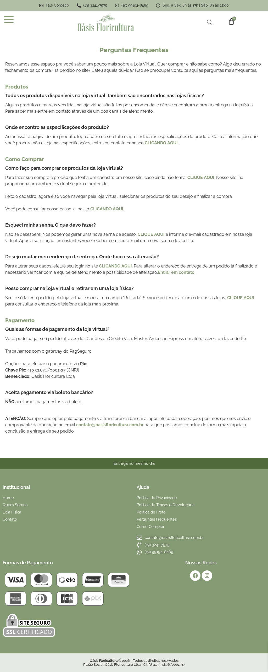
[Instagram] (207, 575)
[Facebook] (195, 575)
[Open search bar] (209, 22)
